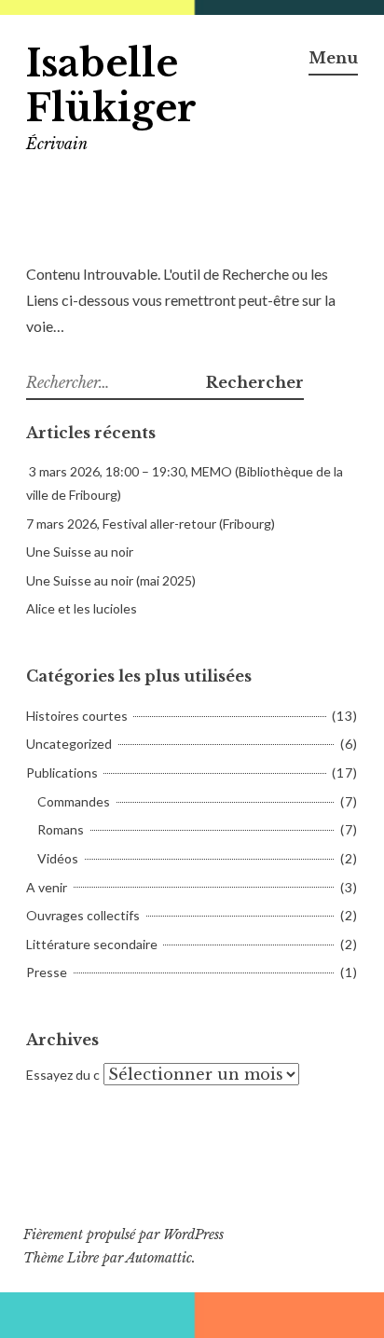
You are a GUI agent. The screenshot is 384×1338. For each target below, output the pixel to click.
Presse (46, 972)
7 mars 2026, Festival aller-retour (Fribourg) (150, 523)
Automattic (159, 1257)
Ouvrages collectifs (83, 915)
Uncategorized (69, 744)
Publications (62, 772)
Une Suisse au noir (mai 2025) (111, 580)
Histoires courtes (77, 716)
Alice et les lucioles (81, 608)
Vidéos (57, 858)
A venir (46, 887)
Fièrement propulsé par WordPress (123, 1234)
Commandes (73, 801)
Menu (333, 57)
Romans (60, 829)
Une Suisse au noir (79, 551)
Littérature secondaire (92, 944)
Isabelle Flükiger (111, 85)
